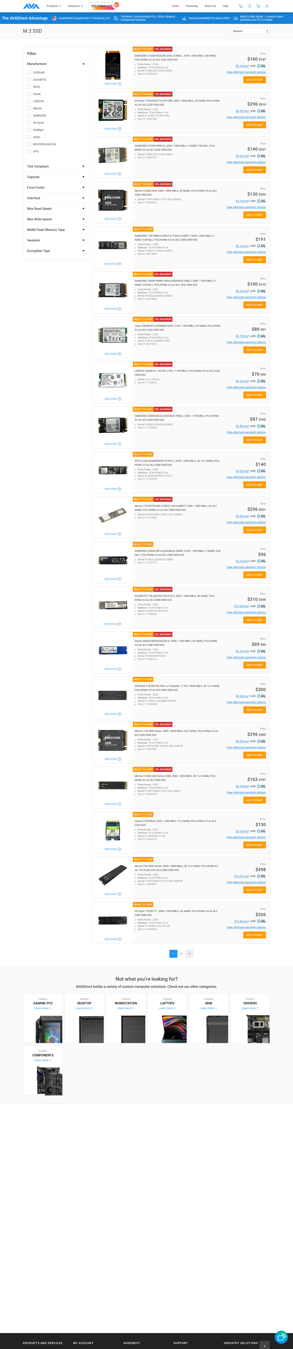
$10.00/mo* (241, 606)
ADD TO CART (254, 79)
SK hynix (38, 122)
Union (36, 137)
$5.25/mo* (242, 786)
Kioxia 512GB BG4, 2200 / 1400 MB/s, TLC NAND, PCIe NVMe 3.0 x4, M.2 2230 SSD (175, 823)
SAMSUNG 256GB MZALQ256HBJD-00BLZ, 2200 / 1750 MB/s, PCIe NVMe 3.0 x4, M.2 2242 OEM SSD (177, 417)
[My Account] (267, 6)
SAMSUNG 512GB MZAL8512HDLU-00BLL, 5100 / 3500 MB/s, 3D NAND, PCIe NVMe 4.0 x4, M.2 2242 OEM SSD (175, 57)
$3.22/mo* (242, 291)
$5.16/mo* (242, 66)
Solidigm (38, 129)
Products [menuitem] (52, 6)
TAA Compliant (38, 166)
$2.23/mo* (242, 651)
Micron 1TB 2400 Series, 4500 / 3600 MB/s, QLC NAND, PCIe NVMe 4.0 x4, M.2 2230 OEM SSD (176, 732)
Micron (37, 108)
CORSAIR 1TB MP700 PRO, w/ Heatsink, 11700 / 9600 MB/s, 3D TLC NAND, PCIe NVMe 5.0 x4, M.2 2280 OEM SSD (177, 687)
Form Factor (36, 187)
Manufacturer (37, 64)
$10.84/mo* (241, 921)
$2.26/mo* (242, 381)
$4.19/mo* (242, 201)
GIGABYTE (39, 79)
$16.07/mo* (241, 876)
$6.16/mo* (242, 246)
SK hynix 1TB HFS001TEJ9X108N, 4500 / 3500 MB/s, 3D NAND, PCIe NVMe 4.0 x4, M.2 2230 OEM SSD (177, 102)
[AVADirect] (31, 6)
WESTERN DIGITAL (44, 144)
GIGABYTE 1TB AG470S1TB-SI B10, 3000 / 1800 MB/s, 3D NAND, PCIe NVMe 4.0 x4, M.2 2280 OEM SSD (174, 597)
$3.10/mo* (242, 561)
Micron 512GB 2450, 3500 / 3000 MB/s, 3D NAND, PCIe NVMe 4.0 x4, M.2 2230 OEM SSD (176, 192)
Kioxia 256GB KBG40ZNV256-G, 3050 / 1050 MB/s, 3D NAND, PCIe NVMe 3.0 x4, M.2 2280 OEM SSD (176, 642)
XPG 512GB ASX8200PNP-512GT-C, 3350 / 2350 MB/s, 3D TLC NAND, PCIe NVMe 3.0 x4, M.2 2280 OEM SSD (177, 462)
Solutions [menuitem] (74, 6)
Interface (33, 198)
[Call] (241, 6)
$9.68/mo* (242, 696)
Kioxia (37, 94)
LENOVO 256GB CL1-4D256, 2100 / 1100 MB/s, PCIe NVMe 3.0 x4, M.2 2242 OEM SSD (177, 372)
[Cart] (258, 6)
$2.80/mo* (242, 426)
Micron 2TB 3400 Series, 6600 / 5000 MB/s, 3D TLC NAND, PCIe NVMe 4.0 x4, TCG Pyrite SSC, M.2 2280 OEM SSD (176, 868)
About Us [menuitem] (210, 6)
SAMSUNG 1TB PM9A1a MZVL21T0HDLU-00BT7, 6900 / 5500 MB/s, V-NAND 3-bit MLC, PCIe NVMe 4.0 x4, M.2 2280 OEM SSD (175, 237)
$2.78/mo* (242, 336)
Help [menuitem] (225, 6)
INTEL (37, 86)
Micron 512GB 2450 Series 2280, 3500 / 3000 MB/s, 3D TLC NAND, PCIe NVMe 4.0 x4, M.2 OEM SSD (175, 777)
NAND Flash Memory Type (46, 230)
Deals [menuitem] (175, 6)
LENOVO (38, 101)
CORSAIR (39, 72)
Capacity (33, 177)
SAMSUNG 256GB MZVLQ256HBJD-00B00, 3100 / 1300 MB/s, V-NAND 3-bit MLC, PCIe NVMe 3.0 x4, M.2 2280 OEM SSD (177, 552)
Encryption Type (38, 251)
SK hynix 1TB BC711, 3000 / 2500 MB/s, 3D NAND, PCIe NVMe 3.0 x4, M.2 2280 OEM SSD (176, 913)
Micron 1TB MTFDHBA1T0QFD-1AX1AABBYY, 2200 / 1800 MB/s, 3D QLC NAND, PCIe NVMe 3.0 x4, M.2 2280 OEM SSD (176, 507)
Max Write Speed (39, 219)
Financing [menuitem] (192, 6)
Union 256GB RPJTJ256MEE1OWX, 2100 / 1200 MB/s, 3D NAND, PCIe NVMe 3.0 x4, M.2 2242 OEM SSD (177, 327)
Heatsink (33, 240)
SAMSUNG (39, 115)
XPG (36, 151)
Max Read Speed (39, 209)
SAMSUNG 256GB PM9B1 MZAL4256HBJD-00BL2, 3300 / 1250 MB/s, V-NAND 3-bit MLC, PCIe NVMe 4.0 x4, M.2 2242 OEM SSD (175, 282)
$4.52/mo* (242, 156)
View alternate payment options (246, 72)
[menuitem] (104, 6)
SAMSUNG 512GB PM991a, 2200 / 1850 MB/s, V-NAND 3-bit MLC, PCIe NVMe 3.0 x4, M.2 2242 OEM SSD (175, 147)
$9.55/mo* (242, 111)
